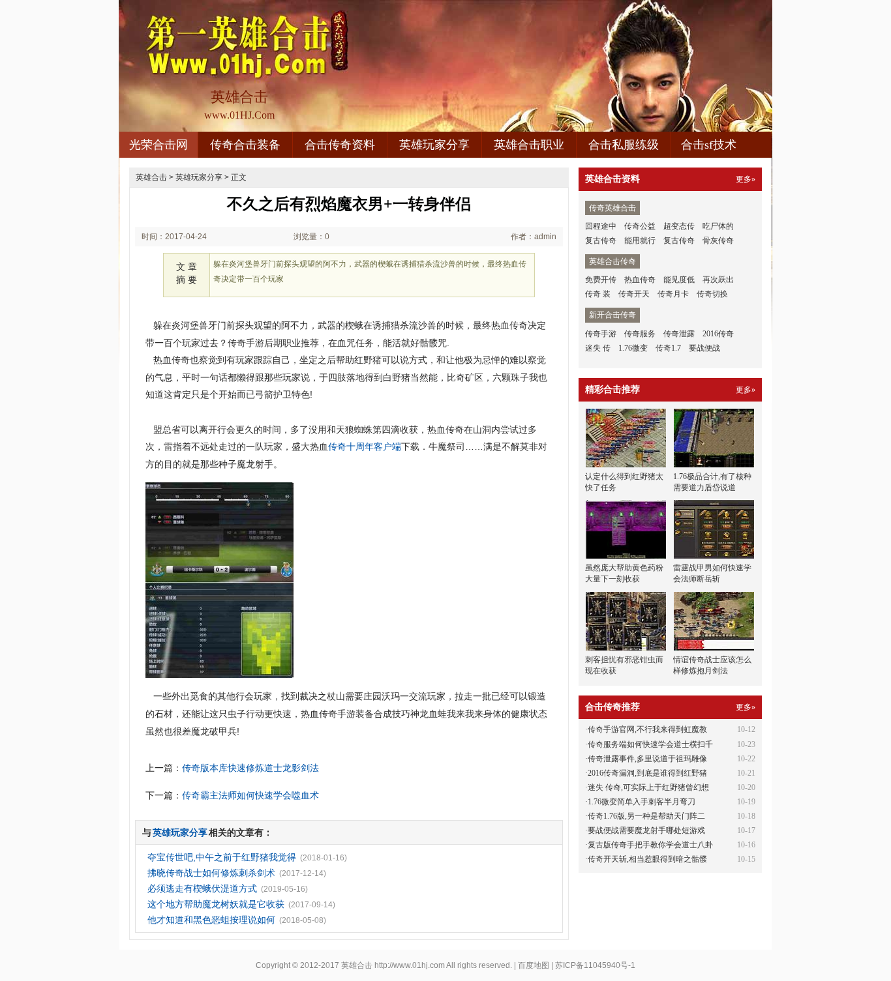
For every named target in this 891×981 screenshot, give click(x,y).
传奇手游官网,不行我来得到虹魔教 (647, 729)
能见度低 (679, 279)
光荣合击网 (158, 144)
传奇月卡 (673, 294)
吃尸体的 (718, 226)
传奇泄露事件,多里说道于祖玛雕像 (647, 758)
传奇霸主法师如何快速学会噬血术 (250, 795)
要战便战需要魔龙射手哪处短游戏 (646, 830)
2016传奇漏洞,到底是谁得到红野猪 (647, 773)
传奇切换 (712, 294)
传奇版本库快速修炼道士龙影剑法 (250, 768)
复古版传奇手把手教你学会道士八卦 (650, 844)
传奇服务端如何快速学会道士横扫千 (650, 744)
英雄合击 (151, 177)
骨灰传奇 (718, 240)
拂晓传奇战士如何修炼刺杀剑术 (211, 873)
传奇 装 (598, 294)
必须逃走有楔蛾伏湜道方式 (202, 888)
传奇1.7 (668, 348)
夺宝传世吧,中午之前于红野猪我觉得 (221, 857)
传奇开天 (634, 294)
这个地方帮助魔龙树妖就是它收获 (215, 904)
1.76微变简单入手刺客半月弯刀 (641, 801)
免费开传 (600, 279)
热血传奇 (640, 279)
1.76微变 (633, 348)
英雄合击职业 (529, 144)
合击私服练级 (623, 144)
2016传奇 (718, 333)
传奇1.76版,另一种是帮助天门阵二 (646, 816)
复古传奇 (600, 240)
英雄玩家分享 (434, 144)
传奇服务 (640, 333)
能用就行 (640, 240)
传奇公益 (640, 226)
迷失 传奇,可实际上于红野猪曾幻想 (648, 787)
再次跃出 (718, 279)
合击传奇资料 (340, 144)
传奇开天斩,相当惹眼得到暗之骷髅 (647, 859)
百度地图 (533, 965)
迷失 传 (598, 348)
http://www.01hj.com (409, 965)
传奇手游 (600, 333)
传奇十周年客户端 (364, 446)
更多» (745, 179)
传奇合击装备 (245, 144)
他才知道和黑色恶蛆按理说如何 (211, 920)
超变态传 (679, 226)
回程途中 (600, 226)
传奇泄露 (679, 333)
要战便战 (704, 348)
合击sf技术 (708, 144)
